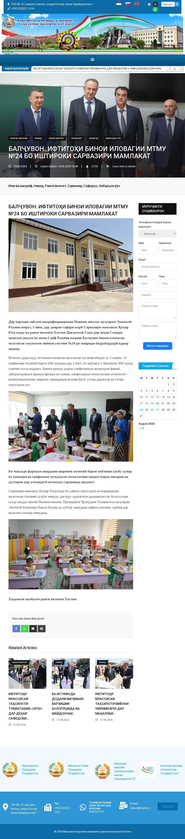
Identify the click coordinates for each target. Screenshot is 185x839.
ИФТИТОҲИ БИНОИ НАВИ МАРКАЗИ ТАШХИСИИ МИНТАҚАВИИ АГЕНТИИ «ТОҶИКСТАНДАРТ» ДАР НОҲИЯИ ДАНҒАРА (99, 68)
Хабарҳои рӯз (109, 186)
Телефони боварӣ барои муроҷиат (155, 224)
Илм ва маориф (20, 186)
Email (142, 259)
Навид (39, 186)
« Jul (141, 428)
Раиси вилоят (55, 186)
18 (146, 403)
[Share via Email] (33, 628)
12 (152, 397)
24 (141, 409)
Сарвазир (75, 186)
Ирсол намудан (157, 346)
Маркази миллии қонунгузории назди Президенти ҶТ (125, 771)
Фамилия (165, 243)
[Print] (42, 628)
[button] (93, 59)
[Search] (177, 4)
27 (157, 409)
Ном (162, 276)
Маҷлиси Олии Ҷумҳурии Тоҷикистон (78, 769)
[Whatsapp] (155, 9)
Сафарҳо (91, 186)
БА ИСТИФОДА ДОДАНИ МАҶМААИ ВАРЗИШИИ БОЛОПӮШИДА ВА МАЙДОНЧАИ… (67, 703)
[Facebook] (149, 4)
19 (152, 403)
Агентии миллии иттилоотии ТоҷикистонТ (171, 769)
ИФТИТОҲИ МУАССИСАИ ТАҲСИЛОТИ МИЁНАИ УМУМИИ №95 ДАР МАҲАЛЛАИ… (112, 703)
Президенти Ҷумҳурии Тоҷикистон (30, 769)
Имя (141, 243)
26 (152, 409)
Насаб (143, 276)
